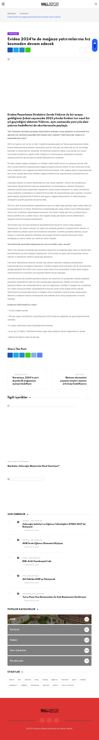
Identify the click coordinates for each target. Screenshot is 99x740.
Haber (25, 558)
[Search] (96, 4)
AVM (24, 576)
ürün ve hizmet (68, 685)
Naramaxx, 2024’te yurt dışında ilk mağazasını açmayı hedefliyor (25, 381)
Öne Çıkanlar (13, 461)
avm (19, 680)
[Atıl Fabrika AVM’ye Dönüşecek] (13, 579)
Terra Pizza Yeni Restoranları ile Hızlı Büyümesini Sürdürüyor (54, 597)
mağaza (24, 685)
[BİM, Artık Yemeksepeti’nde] (13, 561)
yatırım (55, 685)
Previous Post (21, 374)
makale (83, 680)
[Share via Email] (82, 50)
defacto (28, 680)
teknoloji (46, 685)
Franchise (26, 594)
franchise (65, 680)
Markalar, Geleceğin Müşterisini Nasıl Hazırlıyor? (33, 466)
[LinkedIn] (22, 50)
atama (11, 680)
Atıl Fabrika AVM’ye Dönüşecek (38, 579)
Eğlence (25, 521)
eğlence (54, 680)
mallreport (13, 685)
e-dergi (45, 680)
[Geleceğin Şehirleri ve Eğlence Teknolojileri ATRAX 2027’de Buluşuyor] (13, 525)
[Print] (88, 50)
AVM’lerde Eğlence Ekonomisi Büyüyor (42, 543)
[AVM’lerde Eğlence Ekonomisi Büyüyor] (13, 543)
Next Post (79, 374)
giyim (74, 680)
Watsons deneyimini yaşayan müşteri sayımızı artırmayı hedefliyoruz (73, 381)
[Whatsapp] (28, 50)
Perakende (24, 461)
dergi (37, 680)
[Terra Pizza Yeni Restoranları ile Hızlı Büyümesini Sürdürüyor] (13, 597)
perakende (35, 685)
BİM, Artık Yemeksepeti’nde (36, 561)
